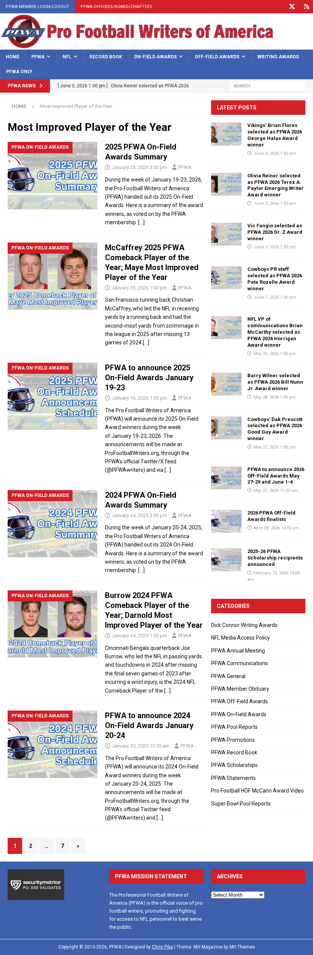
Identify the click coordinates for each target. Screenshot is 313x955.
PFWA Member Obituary (240, 689)
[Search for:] (267, 85)
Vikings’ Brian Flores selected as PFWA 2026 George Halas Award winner (274, 135)
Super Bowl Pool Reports (241, 804)
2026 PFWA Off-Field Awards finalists (271, 516)
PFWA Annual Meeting (238, 651)
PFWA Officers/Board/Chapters (116, 6)
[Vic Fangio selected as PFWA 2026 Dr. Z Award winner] (226, 234)
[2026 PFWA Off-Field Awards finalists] (226, 521)
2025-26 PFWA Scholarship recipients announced (275, 557)
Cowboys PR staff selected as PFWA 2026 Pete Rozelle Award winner (274, 278)
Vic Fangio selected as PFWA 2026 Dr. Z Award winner (274, 232)
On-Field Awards (155, 56)
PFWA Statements (233, 778)
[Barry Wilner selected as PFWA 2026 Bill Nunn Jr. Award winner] (226, 384)
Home (12, 56)
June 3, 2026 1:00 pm (274, 203)
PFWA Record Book (234, 752)
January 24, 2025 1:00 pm (139, 635)
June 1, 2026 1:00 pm (274, 297)
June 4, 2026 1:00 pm (274, 153)
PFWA (38, 56)
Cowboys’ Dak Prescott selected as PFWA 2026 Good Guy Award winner (274, 429)
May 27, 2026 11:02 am (275, 490)
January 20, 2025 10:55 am (140, 746)
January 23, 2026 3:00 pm (139, 167)
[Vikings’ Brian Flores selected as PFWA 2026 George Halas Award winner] (226, 133)
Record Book (105, 56)
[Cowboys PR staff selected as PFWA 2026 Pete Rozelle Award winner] (226, 277)
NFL (67, 56)
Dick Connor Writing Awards (244, 625)
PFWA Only (19, 71)
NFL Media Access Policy (240, 638)
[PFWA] (156, 45)
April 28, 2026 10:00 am (276, 528)
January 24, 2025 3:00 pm (139, 515)
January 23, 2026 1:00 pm (139, 288)
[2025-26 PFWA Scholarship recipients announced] (226, 559)
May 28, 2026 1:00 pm (274, 397)
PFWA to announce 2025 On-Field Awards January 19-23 (149, 377)
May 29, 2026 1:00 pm (274, 353)
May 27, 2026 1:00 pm (274, 447)
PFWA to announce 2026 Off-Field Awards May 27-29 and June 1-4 (275, 475)
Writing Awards (278, 56)
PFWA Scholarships (234, 765)
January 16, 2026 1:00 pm (139, 398)
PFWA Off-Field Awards (239, 701)
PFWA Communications (239, 663)
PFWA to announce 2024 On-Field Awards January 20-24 (149, 725)
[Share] (306, 6)
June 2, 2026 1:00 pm (274, 246)
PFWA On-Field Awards (238, 714)
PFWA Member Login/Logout (37, 6)
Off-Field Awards (217, 56)
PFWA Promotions (233, 740)
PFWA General (228, 676)
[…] (141, 222)
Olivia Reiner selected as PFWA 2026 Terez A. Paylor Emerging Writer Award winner (275, 185)
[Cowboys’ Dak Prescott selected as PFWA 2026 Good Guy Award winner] (226, 427)
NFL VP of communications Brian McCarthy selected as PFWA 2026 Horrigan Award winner (275, 332)
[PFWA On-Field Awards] (52, 175)
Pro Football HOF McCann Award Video (257, 791)
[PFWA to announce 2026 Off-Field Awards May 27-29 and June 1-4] (226, 477)
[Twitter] (291, 6)
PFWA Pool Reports (234, 727)
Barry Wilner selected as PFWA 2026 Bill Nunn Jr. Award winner (275, 382)
